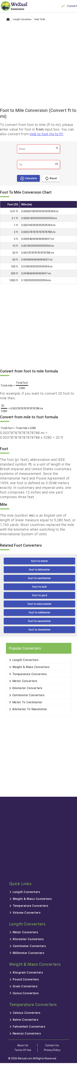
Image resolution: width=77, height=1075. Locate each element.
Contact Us (52, 1045)
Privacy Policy (52, 1050)
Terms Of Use (22, 1050)
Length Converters (22, 19)
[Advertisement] (38, 64)
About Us (22, 1045)
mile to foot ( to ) (46, 134)
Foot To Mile (40, 19)
